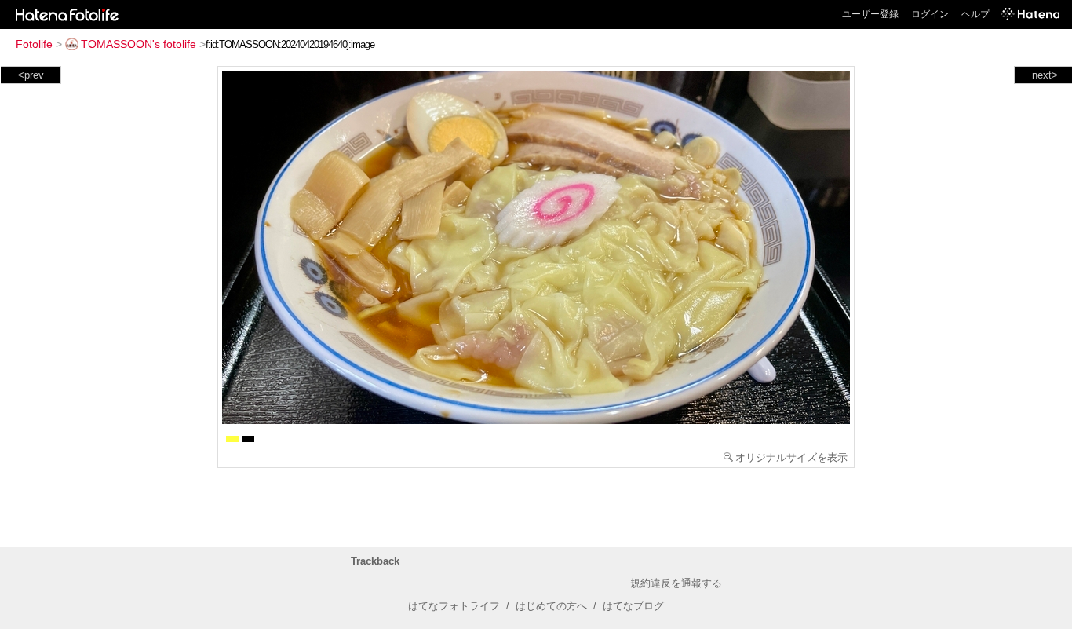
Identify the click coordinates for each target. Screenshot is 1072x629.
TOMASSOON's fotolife (138, 44)
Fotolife (34, 44)
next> (1045, 75)
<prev (31, 75)
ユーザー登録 (870, 14)
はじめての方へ (551, 606)
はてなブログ (633, 606)
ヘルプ (975, 14)
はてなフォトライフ (454, 606)
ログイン (930, 14)
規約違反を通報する (676, 583)
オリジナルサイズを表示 (791, 457)
